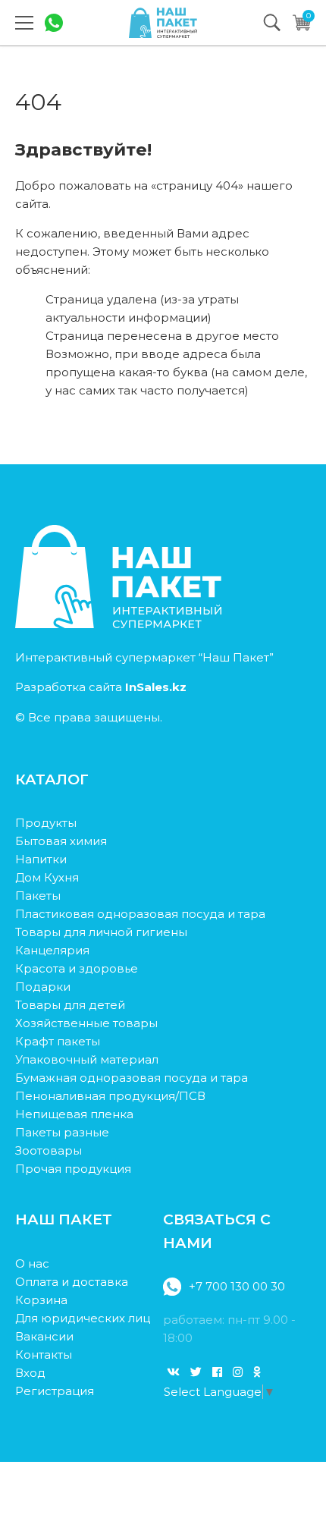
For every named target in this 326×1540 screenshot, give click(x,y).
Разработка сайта (101, 687)
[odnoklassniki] (256, 1372)
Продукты (46, 823)
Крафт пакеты (57, 1041)
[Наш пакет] (163, 23)
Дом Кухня (47, 877)
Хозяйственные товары (86, 1023)
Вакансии (44, 1336)
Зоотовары (48, 1150)
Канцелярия (52, 950)
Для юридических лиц (82, 1318)
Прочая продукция (73, 1168)
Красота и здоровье (76, 968)
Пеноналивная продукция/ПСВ (110, 1096)
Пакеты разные (62, 1132)
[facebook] (217, 1372)
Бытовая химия (61, 841)
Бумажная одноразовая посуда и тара (131, 1077)
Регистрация (54, 1391)
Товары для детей (70, 1005)
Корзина (41, 1300)
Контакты (43, 1354)
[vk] (173, 1372)
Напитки (41, 859)
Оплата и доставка (71, 1281)
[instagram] (238, 1372)
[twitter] (196, 1372)
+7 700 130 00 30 (237, 1286)
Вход (30, 1373)
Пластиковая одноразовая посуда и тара (140, 914)
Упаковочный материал (86, 1059)
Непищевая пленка (74, 1114)
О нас (32, 1263)
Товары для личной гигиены (101, 932)
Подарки (43, 986)
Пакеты (38, 895)
